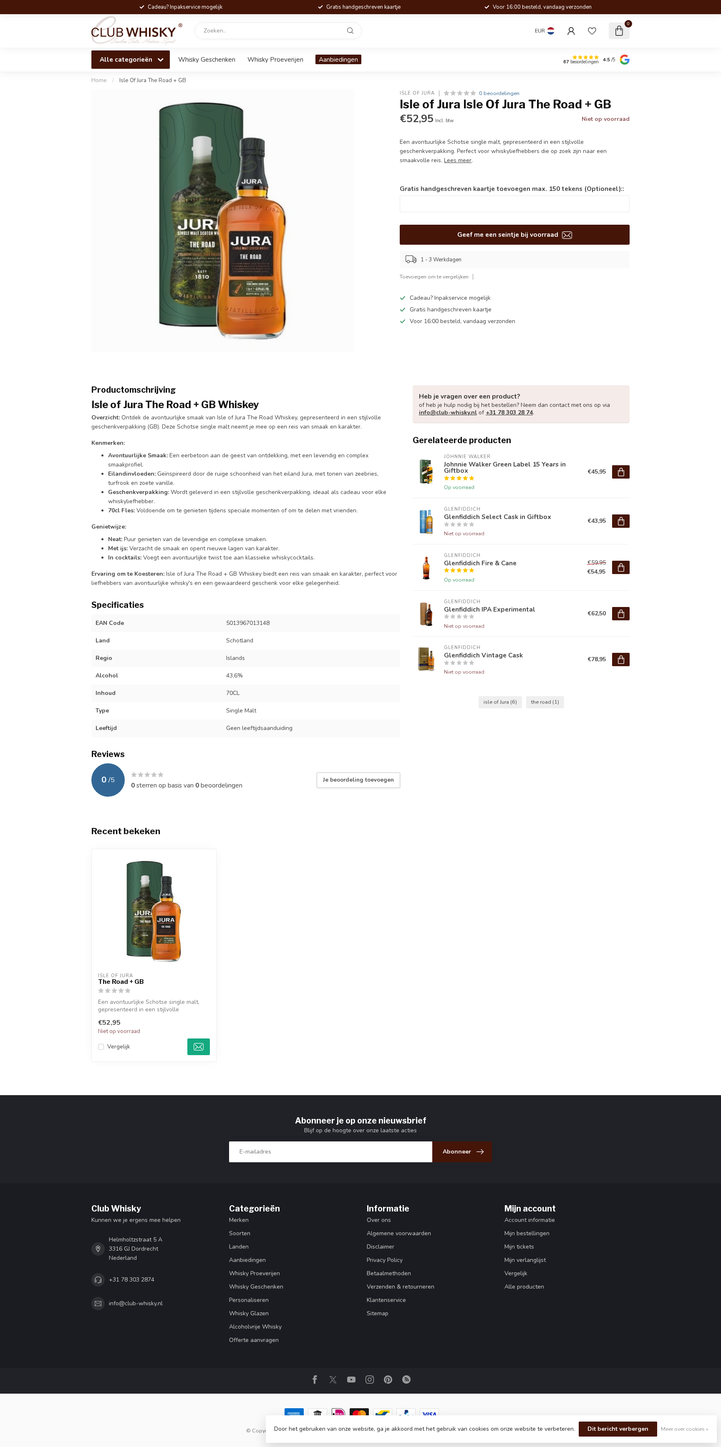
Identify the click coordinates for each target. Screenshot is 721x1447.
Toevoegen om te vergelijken (434, 276)
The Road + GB (121, 982)
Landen (239, 1247)
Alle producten (524, 1287)
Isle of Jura (417, 93)
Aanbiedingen (338, 59)
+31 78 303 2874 (131, 1280)
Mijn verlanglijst (525, 1260)
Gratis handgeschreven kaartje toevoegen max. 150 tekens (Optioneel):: (512, 188)
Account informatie (529, 1220)
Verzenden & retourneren (400, 1287)
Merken (239, 1220)
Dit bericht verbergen (617, 1429)
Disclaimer (380, 1247)
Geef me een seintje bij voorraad (508, 234)
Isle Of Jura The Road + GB (152, 80)
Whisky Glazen (249, 1313)
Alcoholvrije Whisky (255, 1327)
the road (545, 701)
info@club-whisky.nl (448, 412)
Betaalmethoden (389, 1273)
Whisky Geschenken (206, 59)
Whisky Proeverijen (275, 59)
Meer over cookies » (684, 1428)
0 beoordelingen (499, 93)
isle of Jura (500, 701)
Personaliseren (249, 1300)
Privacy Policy (385, 1260)
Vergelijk (118, 1046)
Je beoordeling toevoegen (358, 780)
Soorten (239, 1233)
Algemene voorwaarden (399, 1233)
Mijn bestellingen (527, 1233)
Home (99, 80)
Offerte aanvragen (254, 1340)
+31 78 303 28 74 (509, 412)
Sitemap (377, 1313)
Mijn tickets (519, 1247)
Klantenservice (386, 1300)
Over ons (379, 1220)
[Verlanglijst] (592, 31)
